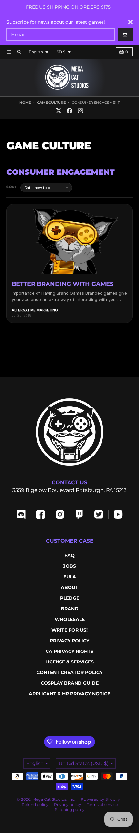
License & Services (69, 662)
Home (25, 102)
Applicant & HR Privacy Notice (69, 694)
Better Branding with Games (62, 284)
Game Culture (51, 102)
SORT (11, 187)
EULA (69, 577)
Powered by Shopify (100, 799)
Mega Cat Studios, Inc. (53, 799)
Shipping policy (70, 809)
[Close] (130, 22)
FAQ (69, 555)
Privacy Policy (69, 640)
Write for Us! (69, 630)
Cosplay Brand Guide (70, 683)
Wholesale (70, 619)
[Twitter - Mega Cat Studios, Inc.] (58, 110)
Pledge (69, 598)
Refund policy (35, 804)
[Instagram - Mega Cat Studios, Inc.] (80, 110)
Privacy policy (67, 804)
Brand (70, 609)
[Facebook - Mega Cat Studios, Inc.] (69, 110)
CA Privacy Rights (69, 651)
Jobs (69, 566)
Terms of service (102, 804)
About (69, 587)
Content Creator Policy (69, 672)
